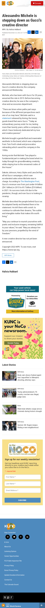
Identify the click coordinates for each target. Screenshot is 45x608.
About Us (7, 546)
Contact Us (8, 580)
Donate (38, 3)
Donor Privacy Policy (11, 570)
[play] (3, 605)
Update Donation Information (14, 575)
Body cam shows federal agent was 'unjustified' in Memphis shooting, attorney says (29, 377)
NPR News (8, 255)
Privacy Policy (9, 565)
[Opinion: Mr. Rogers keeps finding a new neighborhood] (9, 426)
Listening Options (10, 551)
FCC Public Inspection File (13, 561)
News (19, 405)
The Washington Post (30, 181)
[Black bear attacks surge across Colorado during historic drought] (9, 409)
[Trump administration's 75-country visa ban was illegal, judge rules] (9, 392)
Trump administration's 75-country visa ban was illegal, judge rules (28, 394)
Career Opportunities (11, 556)
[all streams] (42, 605)
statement (6, 118)
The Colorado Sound (11, 584)
